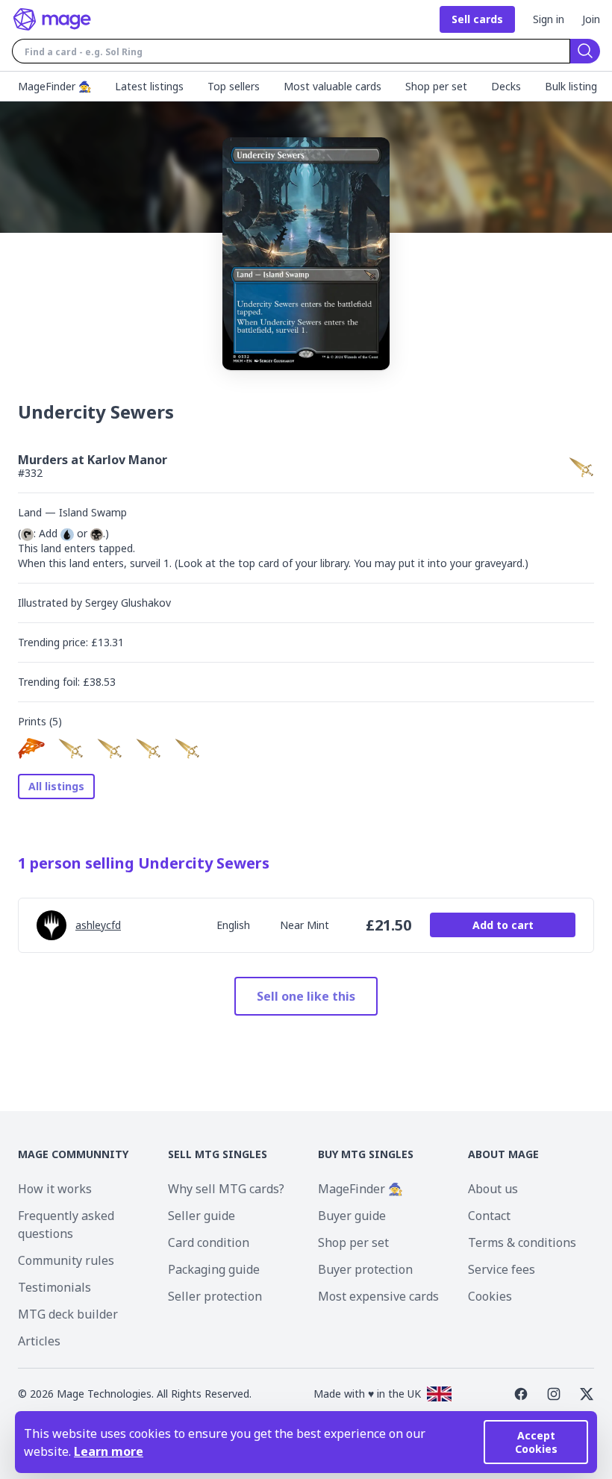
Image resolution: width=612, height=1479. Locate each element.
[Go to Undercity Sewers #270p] (147, 748)
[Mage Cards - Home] (52, 19)
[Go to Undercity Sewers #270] (70, 748)
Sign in (548, 19)
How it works (55, 1189)
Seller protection (215, 1296)
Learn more (108, 1451)
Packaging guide (214, 1269)
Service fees (501, 1269)
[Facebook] (520, 1393)
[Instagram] (553, 1393)
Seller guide (201, 1215)
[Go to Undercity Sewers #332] (109, 748)
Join (591, 19)
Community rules (66, 1260)
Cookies (490, 1296)
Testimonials (54, 1287)
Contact (489, 1215)
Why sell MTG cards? (226, 1189)
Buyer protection (365, 1269)
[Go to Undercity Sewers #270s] (186, 748)
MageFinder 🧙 (360, 1189)
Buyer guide (352, 1215)
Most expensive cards (378, 1296)
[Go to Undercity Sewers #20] (31, 748)
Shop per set (353, 1242)
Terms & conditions (522, 1242)
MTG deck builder (68, 1314)
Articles (39, 1341)
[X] (586, 1393)
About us (493, 1189)
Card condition (208, 1242)
